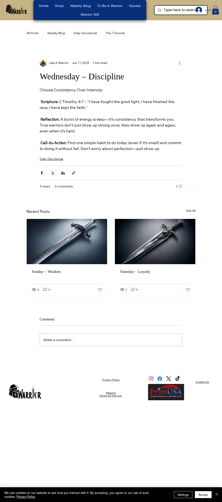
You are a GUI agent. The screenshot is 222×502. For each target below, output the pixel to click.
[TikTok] (178, 379)
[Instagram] (151, 379)
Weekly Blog (56, 33)
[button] (110, 5)
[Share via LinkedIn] (63, 173)
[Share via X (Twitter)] (52, 173)
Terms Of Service (110, 395)
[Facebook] (160, 379)
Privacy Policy (111, 379)
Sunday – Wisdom (46, 271)
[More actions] (179, 63)
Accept (203, 494)
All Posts (32, 33)
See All (191, 211)
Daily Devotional (85, 33)
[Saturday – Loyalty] (155, 241)
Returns (111, 392)
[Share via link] (74, 173)
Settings (183, 494)
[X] (169, 379)
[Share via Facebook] (42, 173)
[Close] (216, 495)
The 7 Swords (115, 33)
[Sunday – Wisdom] (67, 241)
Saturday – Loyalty (135, 271)
